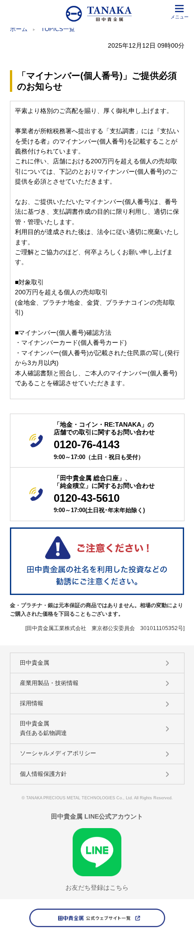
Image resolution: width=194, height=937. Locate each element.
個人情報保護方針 (43, 773)
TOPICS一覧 (58, 29)
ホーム (19, 29)
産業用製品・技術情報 (49, 683)
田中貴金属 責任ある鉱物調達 (43, 728)
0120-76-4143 (87, 444)
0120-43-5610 (87, 498)
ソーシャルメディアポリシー (58, 753)
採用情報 (31, 703)
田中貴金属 (34, 662)
